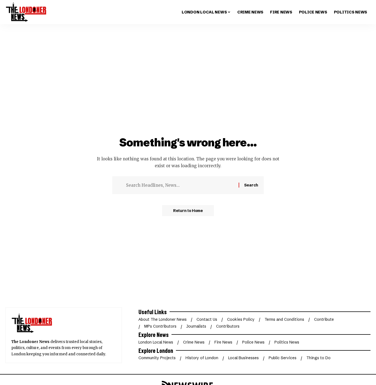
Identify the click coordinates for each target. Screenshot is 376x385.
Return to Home (188, 210)
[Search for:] (180, 185)
